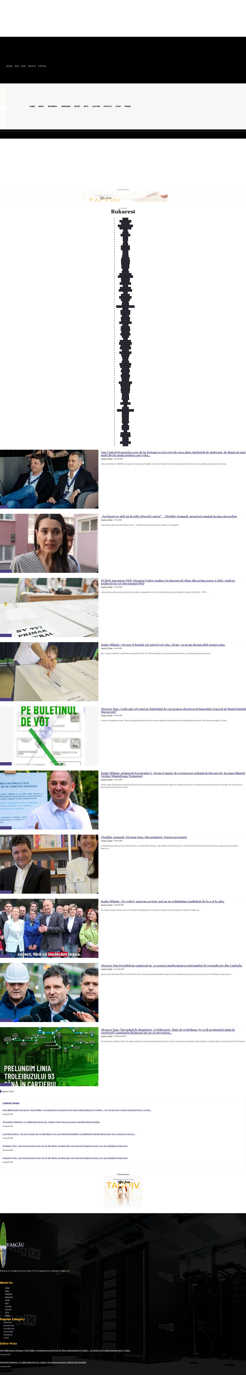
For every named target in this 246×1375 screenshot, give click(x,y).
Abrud (125, 219)
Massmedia (125, 392)
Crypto (125, 309)
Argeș (125, 237)
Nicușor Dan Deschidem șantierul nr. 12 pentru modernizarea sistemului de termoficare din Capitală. (171, 965)
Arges (125, 239)
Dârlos (125, 325)
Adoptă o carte (125, 221)
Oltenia (125, 408)
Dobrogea (125, 332)
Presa (125, 424)
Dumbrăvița (125, 346)
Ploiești (125, 415)
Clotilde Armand (125, 290)
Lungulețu (125, 376)
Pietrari (125, 412)
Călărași (125, 272)
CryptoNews (125, 311)
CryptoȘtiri (125, 313)
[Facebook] (1, 1275)
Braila (125, 253)
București (125, 263)
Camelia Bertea (125, 274)
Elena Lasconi (125, 348)
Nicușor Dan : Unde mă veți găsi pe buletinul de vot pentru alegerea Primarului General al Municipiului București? (173, 710)
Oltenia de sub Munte (125, 410)
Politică (125, 417)
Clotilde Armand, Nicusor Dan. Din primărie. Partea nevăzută (144, 837)
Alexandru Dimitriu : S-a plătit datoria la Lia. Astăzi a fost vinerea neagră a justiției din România (51, 1122)
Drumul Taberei (125, 343)
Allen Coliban (125, 228)
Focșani (125, 357)
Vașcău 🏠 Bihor (107, 459)
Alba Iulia (125, 223)
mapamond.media (125, 382)
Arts (125, 242)
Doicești (125, 336)
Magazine (125, 378)
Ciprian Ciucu (125, 288)
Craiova (125, 302)
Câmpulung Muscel (125, 276)
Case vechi (125, 281)
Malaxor (125, 380)
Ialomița (125, 362)
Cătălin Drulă (125, 283)
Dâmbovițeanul (125, 323)
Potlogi (125, 419)
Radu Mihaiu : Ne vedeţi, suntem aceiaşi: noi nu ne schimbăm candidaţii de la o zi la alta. (162, 901)
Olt (125, 406)
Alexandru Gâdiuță (125, 226)
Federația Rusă (125, 352)
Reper (125, 445)
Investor (125, 369)
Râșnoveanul (125, 442)
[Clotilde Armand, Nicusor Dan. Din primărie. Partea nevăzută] (49, 864)
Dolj (125, 339)
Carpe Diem (125, 279)
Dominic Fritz (125, 341)
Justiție (125, 373)
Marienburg (125, 385)
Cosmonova (125, 299)
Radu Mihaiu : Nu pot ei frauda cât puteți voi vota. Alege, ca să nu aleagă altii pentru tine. (163, 645)
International (125, 364)
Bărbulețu (125, 249)
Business (125, 267)
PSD (125, 431)
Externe (125, 350)
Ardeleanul (125, 235)
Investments (125, 366)
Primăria (125, 426)
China (125, 286)
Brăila (125, 251)
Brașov (125, 256)
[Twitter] (10, 1275)
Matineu (125, 396)
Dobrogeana (125, 334)
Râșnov (125, 438)
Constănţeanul (125, 297)
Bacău (125, 244)
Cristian (125, 304)
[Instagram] (6, 1275)
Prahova (125, 422)
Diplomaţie (125, 327)
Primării (125, 429)
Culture (125, 316)
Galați (125, 359)
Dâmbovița (125, 320)
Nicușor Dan (125, 403)
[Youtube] (19, 1275)
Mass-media (125, 389)
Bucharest (125, 260)
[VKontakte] (15, 1275)
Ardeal (125, 233)
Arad (125, 230)
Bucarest (125, 258)
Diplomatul (125, 329)
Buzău (125, 269)
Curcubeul (125, 318)
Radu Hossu (125, 433)
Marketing (125, 387)
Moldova (125, 399)
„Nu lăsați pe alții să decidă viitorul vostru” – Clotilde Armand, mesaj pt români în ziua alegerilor (169, 516)
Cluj (125, 293)
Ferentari (125, 355)
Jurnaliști (125, 371)
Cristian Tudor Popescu (125, 306)
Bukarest (125, 265)
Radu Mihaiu (125, 436)
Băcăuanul (125, 246)
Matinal (125, 394)
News (125, 401)
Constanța (125, 295)
